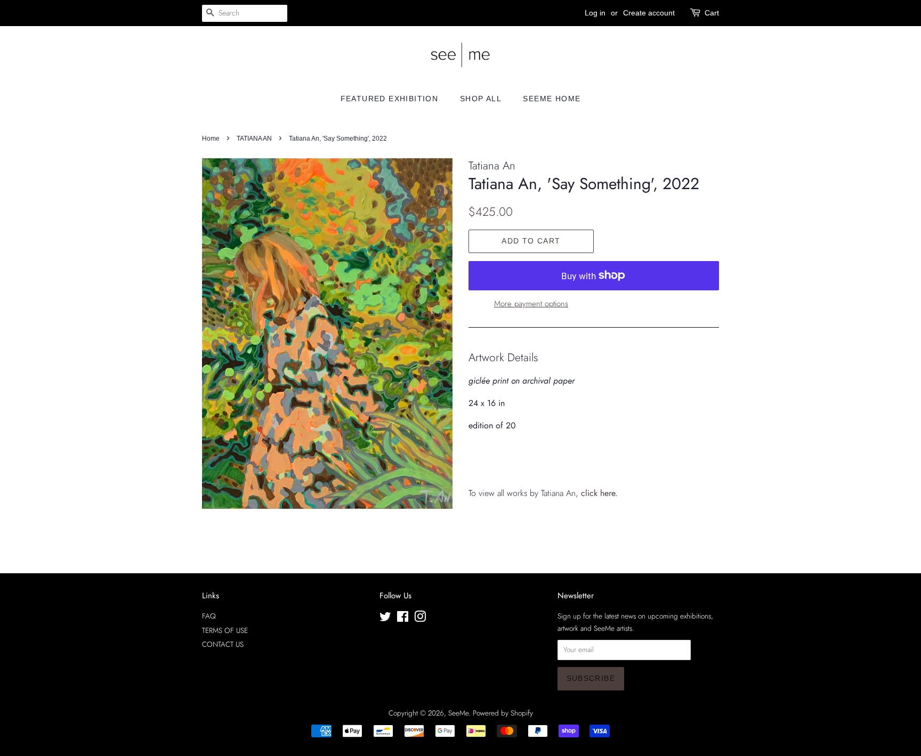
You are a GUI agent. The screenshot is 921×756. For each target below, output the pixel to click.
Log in (595, 13)
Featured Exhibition (390, 98)
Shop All (481, 98)
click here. (599, 493)
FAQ (209, 616)
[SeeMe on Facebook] (403, 618)
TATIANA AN (254, 138)
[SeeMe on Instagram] (420, 618)
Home (211, 138)
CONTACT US (223, 644)
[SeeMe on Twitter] (385, 618)
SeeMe (458, 713)
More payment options (531, 304)
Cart (712, 13)
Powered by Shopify (503, 713)
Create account (649, 13)
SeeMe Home (551, 98)
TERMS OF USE (225, 630)
